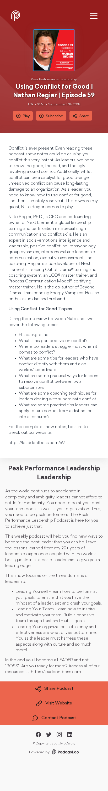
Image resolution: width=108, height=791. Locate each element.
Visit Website (58, 703)
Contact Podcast (58, 718)
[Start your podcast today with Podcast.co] (65, 752)
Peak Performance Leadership (54, 79)
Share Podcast (58, 689)
